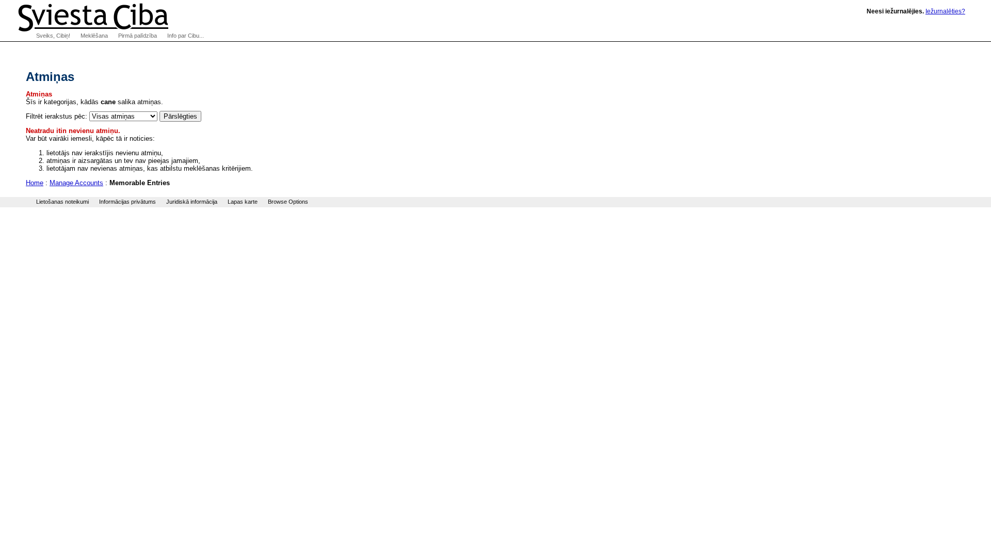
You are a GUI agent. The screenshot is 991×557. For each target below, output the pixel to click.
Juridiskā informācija (191, 202)
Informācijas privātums (127, 202)
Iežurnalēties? (945, 11)
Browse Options (288, 202)
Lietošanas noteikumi (62, 202)
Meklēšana (94, 35)
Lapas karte (243, 202)
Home (34, 183)
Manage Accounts (76, 183)
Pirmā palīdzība (137, 35)
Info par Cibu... (185, 35)
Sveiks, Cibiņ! (53, 35)
